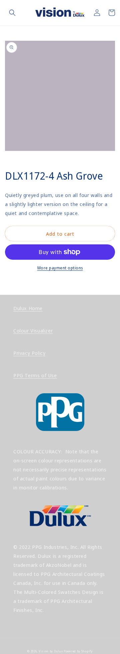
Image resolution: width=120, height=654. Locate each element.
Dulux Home (28, 308)
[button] (12, 12)
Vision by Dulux (51, 651)
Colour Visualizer (33, 330)
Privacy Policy (29, 353)
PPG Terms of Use (35, 375)
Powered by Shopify (78, 651)
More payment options (60, 268)
